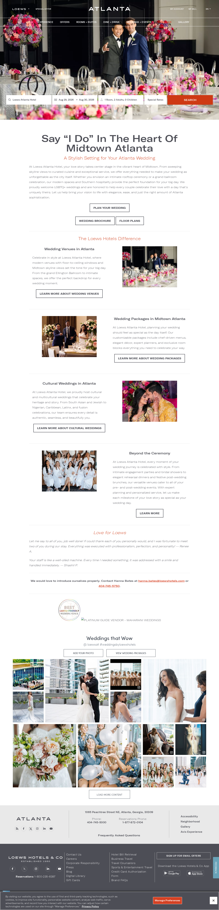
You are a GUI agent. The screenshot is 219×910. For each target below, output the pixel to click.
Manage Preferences (167, 900)
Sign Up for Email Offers (183, 856)
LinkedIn (48, 869)
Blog (69, 871)
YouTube (51, 829)
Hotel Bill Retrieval (124, 854)
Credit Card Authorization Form (128, 873)
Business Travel (121, 858)
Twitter (24, 869)
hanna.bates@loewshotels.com (161, 580)
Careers (71, 858)
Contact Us (73, 854)
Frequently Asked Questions (119, 835)
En (207, 9)
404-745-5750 (109, 585)
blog (17, 829)
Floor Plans (129, 220)
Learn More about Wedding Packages (149, 358)
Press (70, 867)
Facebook (24, 829)
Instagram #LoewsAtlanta (37, 829)
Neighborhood (190, 821)
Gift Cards (73, 880)
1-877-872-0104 (133, 822)
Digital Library (75, 875)
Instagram (36, 869)
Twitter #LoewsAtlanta (30, 829)
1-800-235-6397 (44, 876)
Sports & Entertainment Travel (131, 867)
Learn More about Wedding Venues (69, 293)
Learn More (150, 513)
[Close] (213, 900)
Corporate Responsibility (83, 863)
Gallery (185, 826)
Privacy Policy (90, 906)
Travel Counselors (123, 863)
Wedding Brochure (95, 220)
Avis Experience (191, 831)
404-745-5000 (96, 822)
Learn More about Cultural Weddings (69, 428)
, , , (119, 812)
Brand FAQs (119, 880)
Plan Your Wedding (109, 207)
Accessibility (189, 816)
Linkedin (44, 829)
